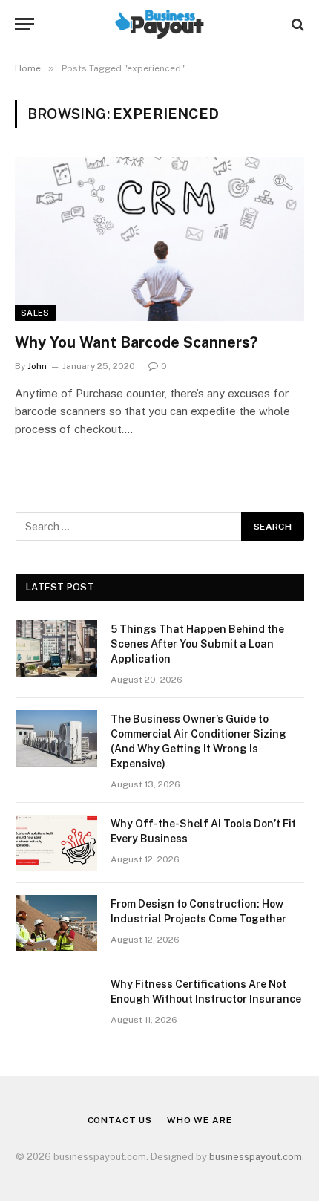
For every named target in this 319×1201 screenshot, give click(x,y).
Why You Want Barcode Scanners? (136, 342)
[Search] (296, 24)
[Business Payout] (159, 24)
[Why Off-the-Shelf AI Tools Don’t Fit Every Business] (56, 843)
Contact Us (120, 1120)
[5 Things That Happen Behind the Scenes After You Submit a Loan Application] (56, 648)
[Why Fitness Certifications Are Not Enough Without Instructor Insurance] (56, 1003)
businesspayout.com (255, 1156)
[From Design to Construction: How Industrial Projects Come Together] (56, 923)
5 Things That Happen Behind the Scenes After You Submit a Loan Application (197, 644)
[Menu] (24, 24)
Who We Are (199, 1120)
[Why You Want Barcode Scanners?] (159, 238)
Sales (35, 312)
